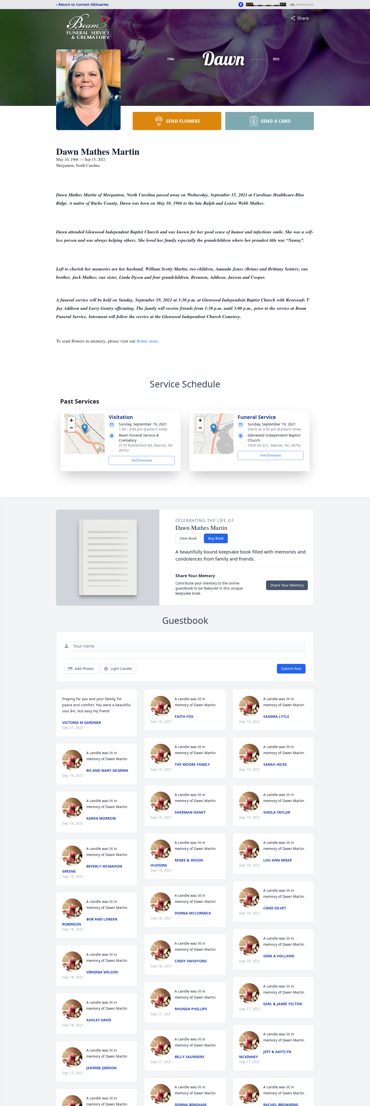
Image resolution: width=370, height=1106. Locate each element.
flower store (147, 341)
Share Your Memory (287, 585)
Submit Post (291, 668)
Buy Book (216, 538)
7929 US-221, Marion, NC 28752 (274, 445)
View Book (188, 538)
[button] (85, 428)
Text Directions (141, 460)
